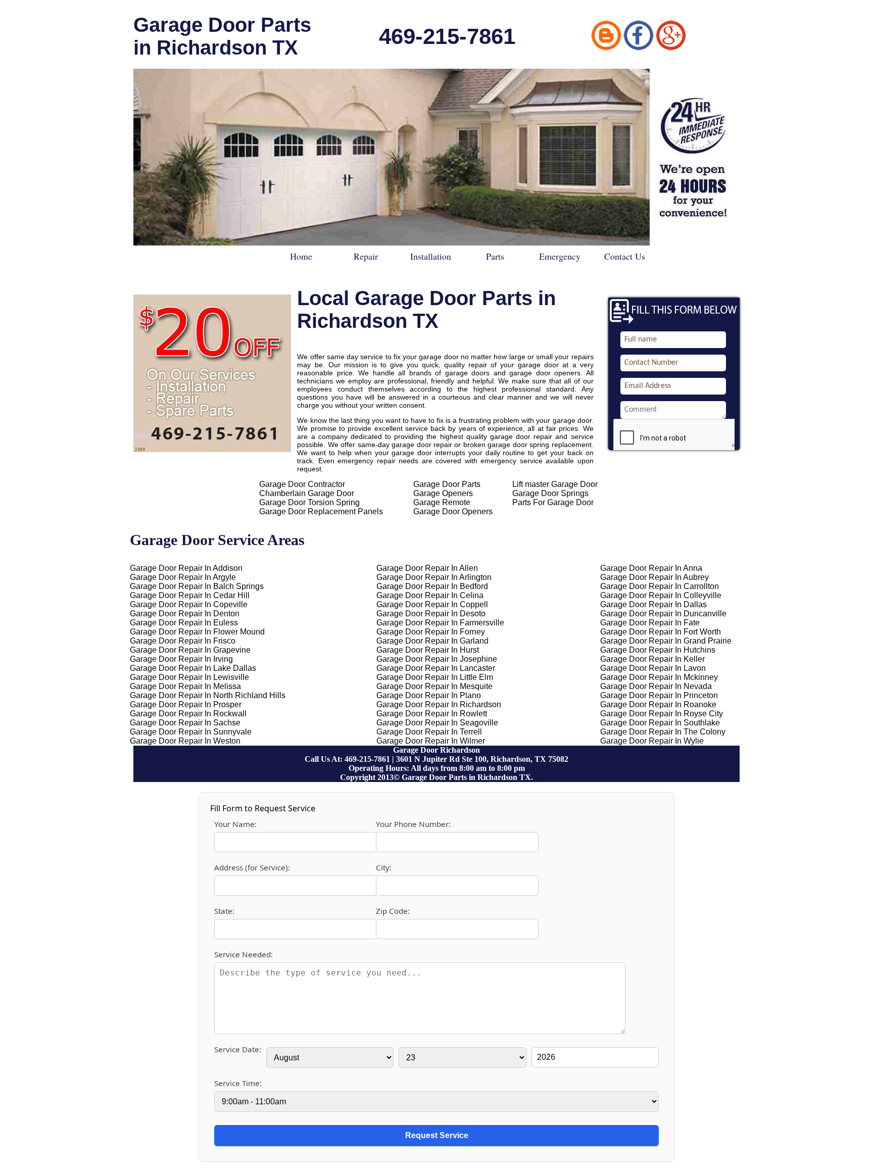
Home (301, 256)
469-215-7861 (447, 36)
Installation (430, 256)
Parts (495, 256)
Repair (366, 256)
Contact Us (624, 256)
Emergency (559, 256)
